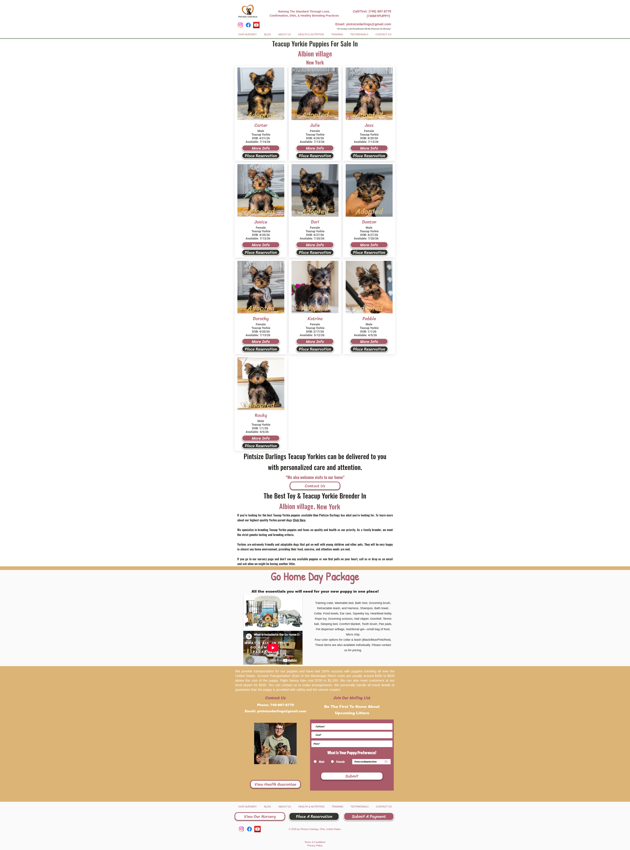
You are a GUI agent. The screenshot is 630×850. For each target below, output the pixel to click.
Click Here (299, 520)
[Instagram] (240, 25)
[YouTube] (256, 25)
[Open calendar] (386, 761)
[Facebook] (248, 25)
